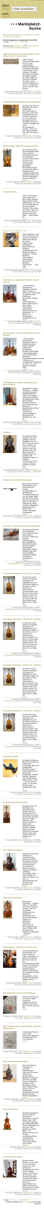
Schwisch (37, 92)
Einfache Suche (19, 35)
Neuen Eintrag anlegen (12, 36)
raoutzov (29, 792)
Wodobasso (36, 470)
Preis (17, 48)
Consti (30, 983)
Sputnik (29, 516)
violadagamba (9, 609)
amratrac (29, 136)
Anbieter (12, 48)
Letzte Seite (24, 42)
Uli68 (33, 221)
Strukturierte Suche (33, 35)
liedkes (32, 422)
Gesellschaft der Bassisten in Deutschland (5, 7)
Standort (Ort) (31, 46)
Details (24, 90)
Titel (23, 46)
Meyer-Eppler (25, 1202)
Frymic (32, 270)
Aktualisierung (24, 48)
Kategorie (17, 46)
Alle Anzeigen (8, 35)
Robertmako (31, 1099)
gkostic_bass (28, 888)
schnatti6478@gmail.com (15, 563)
